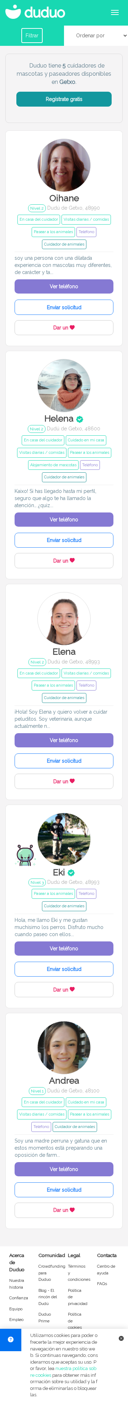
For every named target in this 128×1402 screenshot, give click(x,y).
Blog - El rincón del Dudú (47, 1297)
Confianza (18, 1297)
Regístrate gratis (64, 99)
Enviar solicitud (64, 307)
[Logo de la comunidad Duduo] (37, 9)
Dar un (61, 328)
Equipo (15, 1308)
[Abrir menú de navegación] (115, 12)
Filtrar (32, 35)
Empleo (16, 1319)
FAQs (102, 1283)
